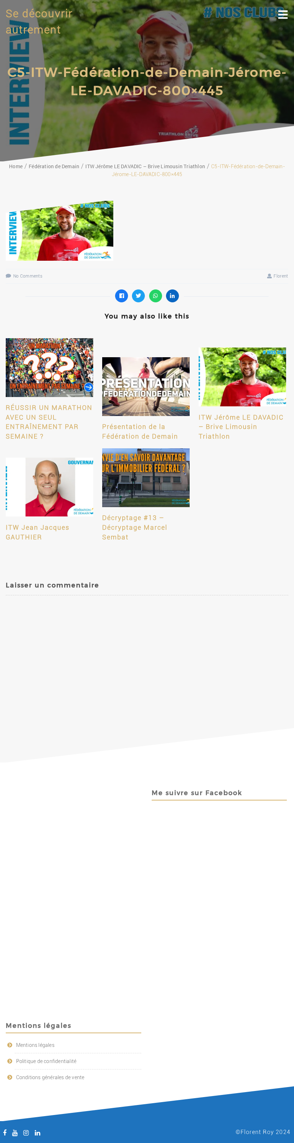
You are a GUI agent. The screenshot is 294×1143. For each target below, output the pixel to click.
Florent (281, 276)
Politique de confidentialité (46, 1061)
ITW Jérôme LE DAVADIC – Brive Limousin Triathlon (241, 427)
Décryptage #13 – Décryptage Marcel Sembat (134, 527)
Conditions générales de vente (50, 1077)
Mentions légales (35, 1045)
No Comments (27, 276)
